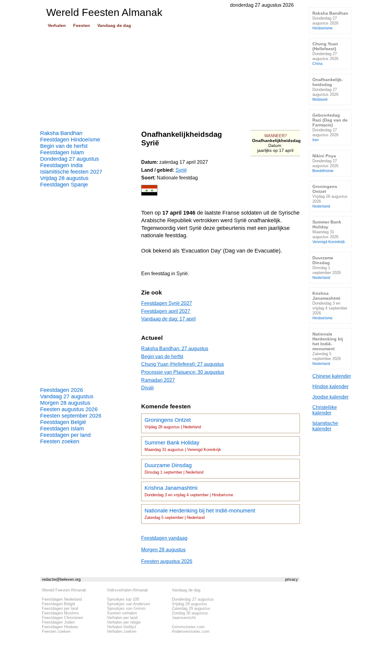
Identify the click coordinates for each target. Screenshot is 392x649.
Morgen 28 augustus (65, 403)
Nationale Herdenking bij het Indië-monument (200, 514)
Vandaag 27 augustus (66, 396)
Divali (147, 387)
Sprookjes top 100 (123, 599)
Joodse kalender (330, 397)
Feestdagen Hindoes (60, 627)
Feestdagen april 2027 (165, 311)
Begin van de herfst (64, 146)
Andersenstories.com (190, 631)
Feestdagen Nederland (62, 599)
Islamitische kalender (325, 426)
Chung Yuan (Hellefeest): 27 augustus (182, 364)
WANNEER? (275, 135)
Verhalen (57, 25)
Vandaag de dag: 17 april (168, 318)
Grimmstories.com (188, 627)
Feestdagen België (63, 422)
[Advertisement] (170, 77)
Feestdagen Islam (62, 152)
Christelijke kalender (324, 410)
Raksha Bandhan (61, 133)
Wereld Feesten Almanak (64, 590)
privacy (291, 579)
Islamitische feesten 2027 (71, 172)
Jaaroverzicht (184, 617)
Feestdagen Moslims (60, 613)
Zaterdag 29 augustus (191, 608)
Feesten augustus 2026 (69, 409)
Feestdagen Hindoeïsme (70, 140)
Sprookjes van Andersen (128, 604)
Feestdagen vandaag (164, 538)
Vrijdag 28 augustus (64, 178)
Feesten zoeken (59, 441)
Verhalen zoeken (121, 631)
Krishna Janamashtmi (189, 491)
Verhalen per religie (124, 622)
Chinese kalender (331, 376)
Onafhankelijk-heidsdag (327, 89)
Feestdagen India (61, 165)
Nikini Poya (325, 163)
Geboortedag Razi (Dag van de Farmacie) (330, 127)
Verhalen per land (122, 617)
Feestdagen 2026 (61, 390)
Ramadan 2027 (158, 380)
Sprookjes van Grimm (126, 608)
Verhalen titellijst (121, 627)
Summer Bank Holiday (183, 446)
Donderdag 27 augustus (69, 159)
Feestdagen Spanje (64, 185)
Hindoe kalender (330, 386)
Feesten (81, 25)
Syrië (181, 170)
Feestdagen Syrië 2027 (166, 303)
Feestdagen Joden (58, 622)
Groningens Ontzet (173, 423)
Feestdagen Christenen (62, 617)
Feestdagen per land (65, 435)
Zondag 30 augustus (190, 613)
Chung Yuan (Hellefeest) (325, 53)
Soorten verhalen (122, 613)
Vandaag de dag (114, 25)
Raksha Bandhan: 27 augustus (174, 348)
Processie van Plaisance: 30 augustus (182, 372)
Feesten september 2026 (70, 416)
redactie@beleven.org (61, 579)
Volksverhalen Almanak (127, 590)
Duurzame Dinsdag (174, 468)
